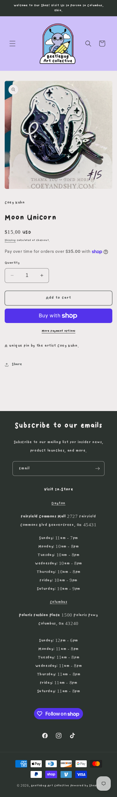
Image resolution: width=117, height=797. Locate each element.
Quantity (12, 262)
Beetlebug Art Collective (50, 785)
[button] (12, 43)
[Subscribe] (97, 468)
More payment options (59, 330)
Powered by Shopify (85, 785)
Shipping (10, 240)
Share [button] (17, 364)
